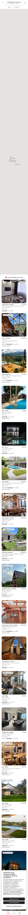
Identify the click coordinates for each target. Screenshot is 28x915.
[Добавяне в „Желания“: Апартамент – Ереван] (24, 281)
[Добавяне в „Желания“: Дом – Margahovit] (24, 351)
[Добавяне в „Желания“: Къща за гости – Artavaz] (24, 638)
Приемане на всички (14, 899)
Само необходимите (14, 902)
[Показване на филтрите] (25, 2)
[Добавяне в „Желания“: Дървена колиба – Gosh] (24, 853)
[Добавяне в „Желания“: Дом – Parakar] (24, 387)
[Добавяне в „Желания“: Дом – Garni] (24, 424)
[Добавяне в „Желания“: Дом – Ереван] (24, 458)
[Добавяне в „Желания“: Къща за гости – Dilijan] (24, 495)
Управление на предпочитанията (14, 906)
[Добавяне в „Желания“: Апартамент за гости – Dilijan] (24, 602)
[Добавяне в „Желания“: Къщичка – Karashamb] (24, 529)
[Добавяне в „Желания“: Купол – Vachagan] (24, 315)
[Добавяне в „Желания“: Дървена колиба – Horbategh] (24, 565)
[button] (4, 310)
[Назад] (3, 2)
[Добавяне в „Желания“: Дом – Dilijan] (24, 673)
